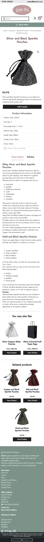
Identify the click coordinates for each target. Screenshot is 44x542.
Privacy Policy (6, 485)
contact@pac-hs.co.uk (34, 1)
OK (22, 540)
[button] (38, 52)
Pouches (12, 30)
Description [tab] (18, 157)
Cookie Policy (6, 487)
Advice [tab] (30, 157)
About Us (4, 473)
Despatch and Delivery (9, 480)
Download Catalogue (12, 452)
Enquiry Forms (6, 482)
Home (5, 30)
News (3, 477)
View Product (11, 353)
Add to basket (22, 107)
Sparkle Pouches (22, 30)
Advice (3, 475)
